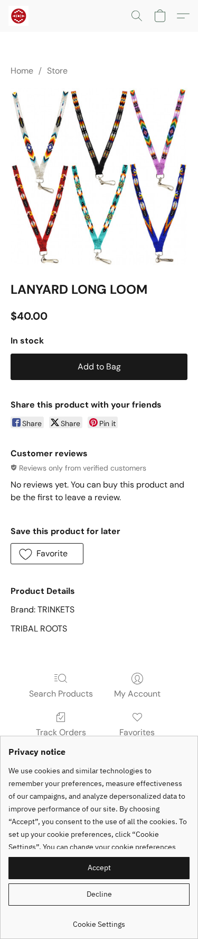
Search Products (61, 693)
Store (57, 70)
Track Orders (61, 732)
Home (22, 70)
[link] (99, 920)
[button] (19, 16)
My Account (137, 693)
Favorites (137, 732)
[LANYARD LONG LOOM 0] (99, 176)
